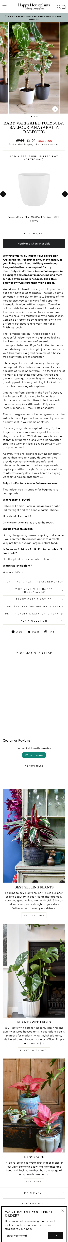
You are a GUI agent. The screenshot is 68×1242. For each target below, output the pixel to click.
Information (33, 1203)
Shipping (28, 144)
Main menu (33, 1192)
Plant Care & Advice (34, 599)
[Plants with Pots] (34, 971)
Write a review (34, 755)
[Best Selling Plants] (34, 836)
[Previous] (3, 194)
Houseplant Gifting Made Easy (34, 606)
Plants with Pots (34, 1050)
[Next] (65, 194)
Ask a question (34, 620)
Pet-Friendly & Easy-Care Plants (34, 613)
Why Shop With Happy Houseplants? (34, 590)
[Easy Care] (34, 1105)
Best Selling (34, 915)
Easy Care (34, 1181)
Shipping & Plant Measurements (34, 581)
